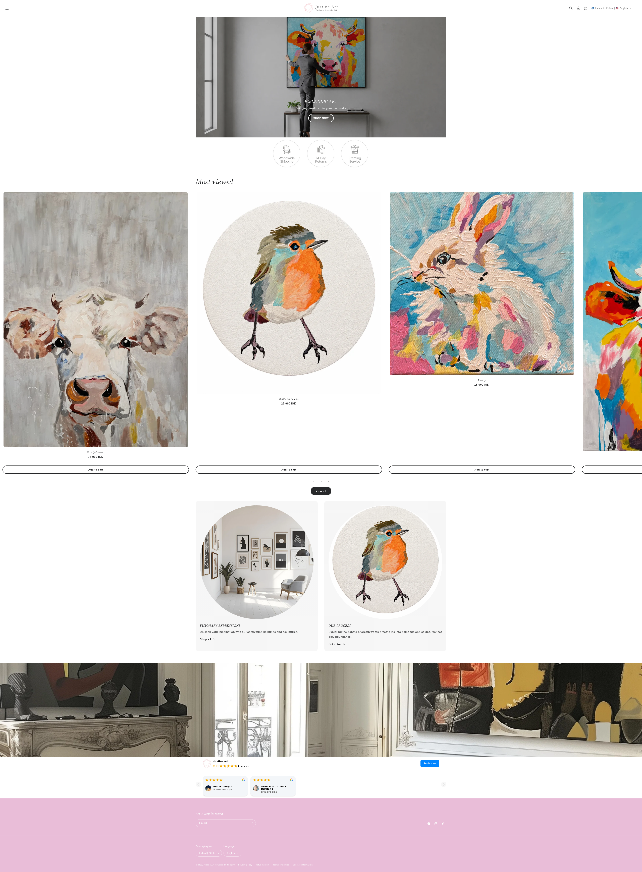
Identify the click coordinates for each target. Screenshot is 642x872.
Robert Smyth (222, 786)
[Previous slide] (198, 784)
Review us (430, 763)
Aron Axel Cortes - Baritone (273, 787)
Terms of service (281, 865)
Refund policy (263, 865)
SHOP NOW (321, 118)
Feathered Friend (289, 398)
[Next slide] (443, 784)
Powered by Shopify (225, 865)
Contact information (303, 865)
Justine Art (221, 761)
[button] (7, 8)
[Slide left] (313, 481)
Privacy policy (245, 865)
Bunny (482, 380)
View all (321, 491)
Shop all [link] (205, 639)
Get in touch (337, 644)
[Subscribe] (252, 823)
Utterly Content (96, 452)
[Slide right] (328, 481)
